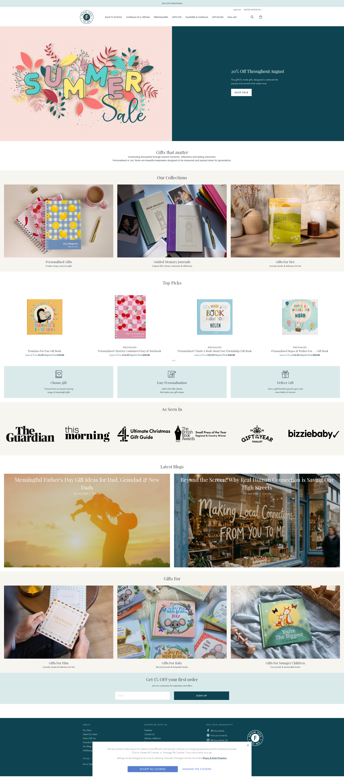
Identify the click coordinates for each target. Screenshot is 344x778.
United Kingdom (252, 9)
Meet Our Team (90, 734)
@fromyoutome (217, 730)
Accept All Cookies (153, 769)
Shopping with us (155, 724)
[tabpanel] (44, 323)
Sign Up (201, 695)
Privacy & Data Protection (215, 758)
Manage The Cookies (196, 769)
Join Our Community (219, 724)
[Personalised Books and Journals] (58, 221)
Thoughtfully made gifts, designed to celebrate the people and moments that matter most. (257, 81)
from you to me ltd (218, 735)
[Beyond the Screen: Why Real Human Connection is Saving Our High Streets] (257, 520)
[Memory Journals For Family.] (172, 221)
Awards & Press (90, 742)
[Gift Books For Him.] (58, 622)
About (87, 724)
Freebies (148, 730)
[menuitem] (113, 17)
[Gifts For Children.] (285, 622)
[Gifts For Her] (285, 221)
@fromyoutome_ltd (218, 740)
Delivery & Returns (152, 738)
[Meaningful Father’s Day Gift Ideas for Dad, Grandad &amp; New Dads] (87, 520)
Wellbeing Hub (90, 750)
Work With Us (89, 738)
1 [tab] (173, 360)
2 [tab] (175, 360)
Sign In (237, 9)
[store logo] (86, 17)
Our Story (87, 730)
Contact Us (149, 734)
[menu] (170, 17)
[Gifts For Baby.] (172, 622)
